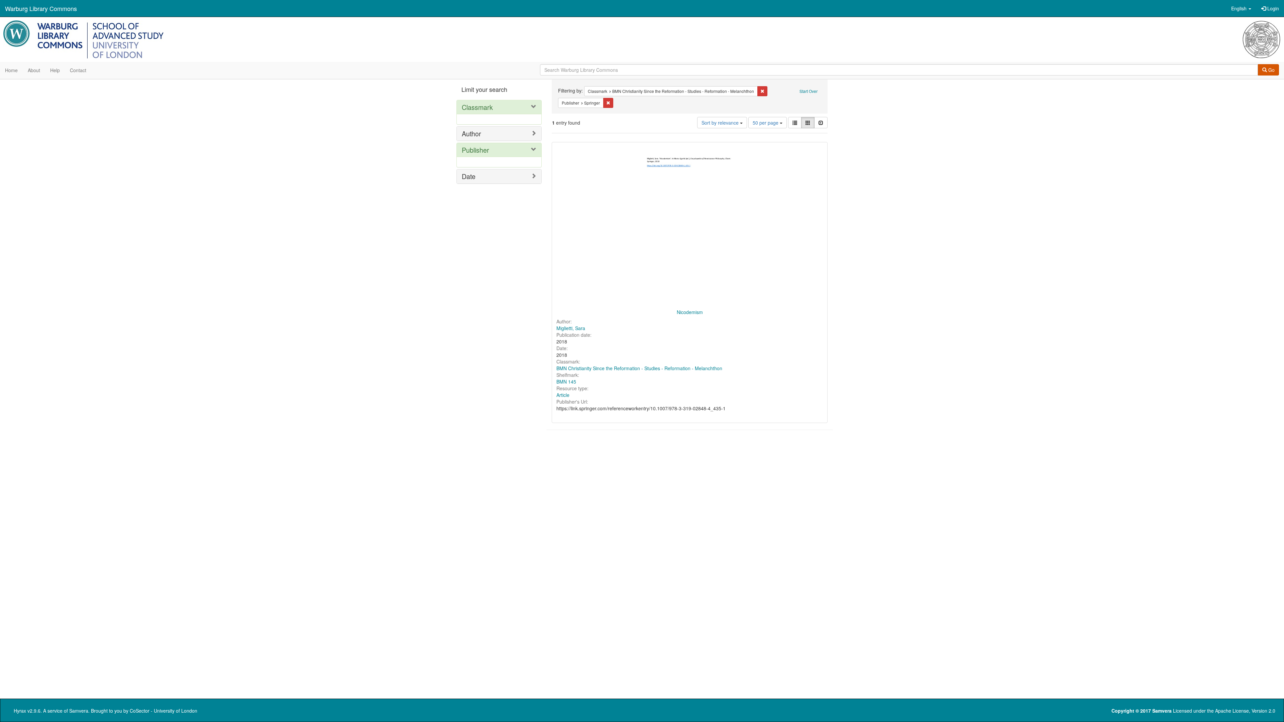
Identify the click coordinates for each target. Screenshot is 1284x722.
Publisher (475, 150)
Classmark (477, 107)
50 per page (766, 122)
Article (562, 395)
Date (468, 176)
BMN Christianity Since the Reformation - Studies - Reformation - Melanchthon (639, 368)
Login (1272, 8)
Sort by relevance (721, 122)
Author (471, 133)
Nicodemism (690, 312)
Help (55, 70)
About (34, 70)
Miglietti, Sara (570, 328)
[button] (1241, 8)
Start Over (808, 91)
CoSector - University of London (163, 710)
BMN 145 (566, 381)
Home (11, 70)
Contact (78, 70)
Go (1271, 69)
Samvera (78, 710)
